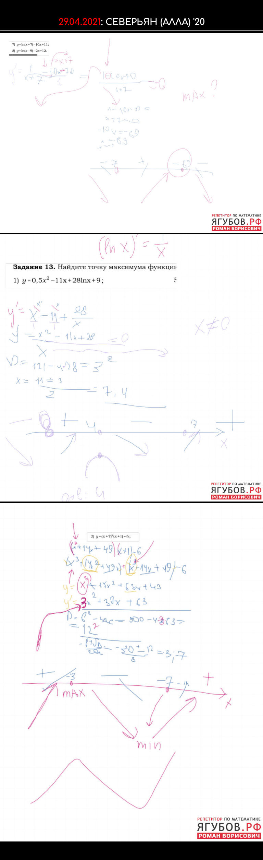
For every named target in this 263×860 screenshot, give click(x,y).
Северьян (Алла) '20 (155, 22)
